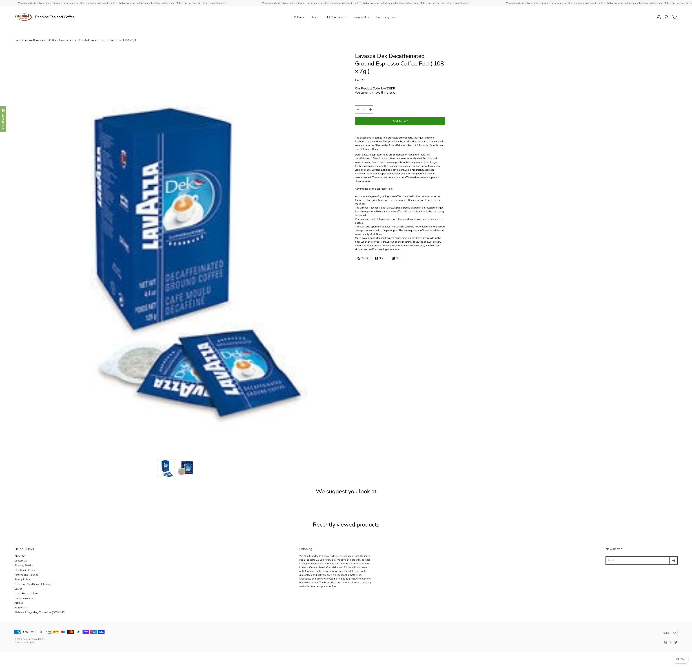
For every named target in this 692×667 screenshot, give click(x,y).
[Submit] (673, 560)
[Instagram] (665, 642)
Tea (314, 17)
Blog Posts (20, 607)
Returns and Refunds (26, 574)
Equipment (359, 17)
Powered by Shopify (24, 642)
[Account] (659, 17)
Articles (18, 603)
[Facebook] (671, 642)
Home (17, 40)
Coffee (298, 17)
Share (382, 258)
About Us (19, 556)
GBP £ (666, 633)
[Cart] (675, 17)
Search (18, 589)
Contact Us (20, 560)
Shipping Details (23, 565)
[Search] (667, 17)
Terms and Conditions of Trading (32, 584)
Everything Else (385, 17)
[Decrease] (357, 109)
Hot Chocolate (334, 17)
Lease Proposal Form (26, 593)
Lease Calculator (23, 598)
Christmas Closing (24, 570)
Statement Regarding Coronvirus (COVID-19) (39, 612)
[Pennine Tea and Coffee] (23, 17)
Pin (398, 258)
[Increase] (370, 109)
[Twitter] (676, 642)
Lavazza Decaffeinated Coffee (40, 40)
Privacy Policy (22, 579)
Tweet (364, 258)
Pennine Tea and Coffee (55, 17)
